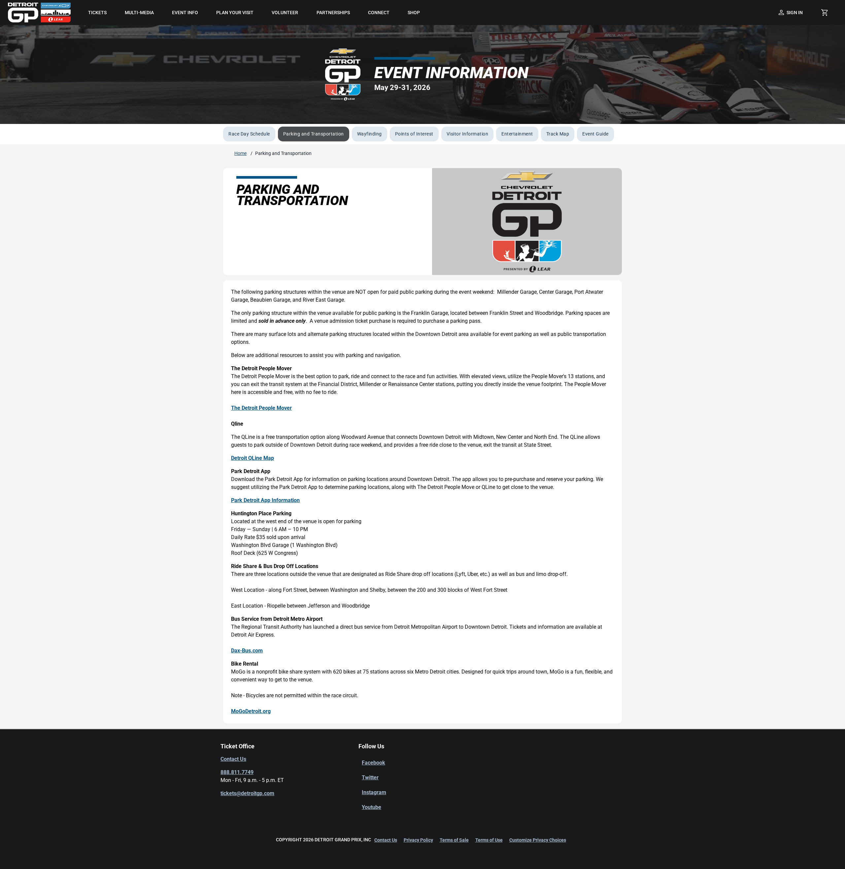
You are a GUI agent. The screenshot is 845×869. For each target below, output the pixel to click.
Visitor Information (468, 133)
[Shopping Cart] (824, 12)
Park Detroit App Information (265, 500)
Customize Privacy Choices (537, 840)
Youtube (371, 807)
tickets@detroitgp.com (247, 793)
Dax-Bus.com (247, 650)
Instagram (374, 792)
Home (240, 153)
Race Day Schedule (249, 133)
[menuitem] (97, 12)
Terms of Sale (454, 840)
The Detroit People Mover (261, 408)
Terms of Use (489, 840)
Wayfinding (369, 133)
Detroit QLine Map (252, 458)
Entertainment (517, 133)
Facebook (373, 763)
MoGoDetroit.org (251, 711)
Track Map (557, 133)
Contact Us (233, 759)
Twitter (370, 777)
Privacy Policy (418, 840)
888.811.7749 (237, 772)
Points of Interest (414, 133)
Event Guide (595, 133)
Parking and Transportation (313, 133)
